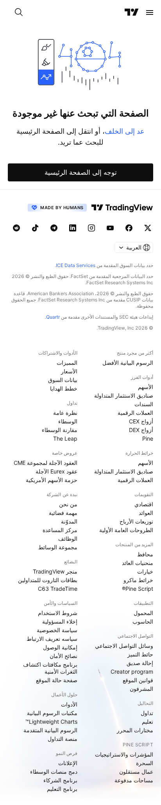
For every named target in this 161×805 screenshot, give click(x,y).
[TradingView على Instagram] (91, 227)
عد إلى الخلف (125, 131)
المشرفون (141, 688)
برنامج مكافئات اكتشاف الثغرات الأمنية (50, 668)
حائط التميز (140, 654)
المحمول (143, 613)
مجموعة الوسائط (57, 547)
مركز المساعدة (60, 530)
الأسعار (69, 371)
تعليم (147, 721)
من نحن (68, 504)
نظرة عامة (65, 412)
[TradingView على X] (147, 227)
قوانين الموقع (138, 680)
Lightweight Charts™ (51, 721)
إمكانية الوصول (60, 647)
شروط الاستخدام (57, 613)
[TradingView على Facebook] (128, 227)
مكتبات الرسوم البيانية (52, 713)
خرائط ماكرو (138, 580)
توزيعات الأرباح (136, 521)
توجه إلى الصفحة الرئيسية (81, 172)
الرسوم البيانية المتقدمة (50, 730)
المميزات (67, 362)
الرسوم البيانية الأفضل (127, 362)
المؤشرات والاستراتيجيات (124, 754)
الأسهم (145, 387)
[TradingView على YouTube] (110, 227)
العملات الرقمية (135, 412)
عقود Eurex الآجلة (56, 471)
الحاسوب (142, 621)
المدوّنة (69, 521)
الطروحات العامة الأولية (126, 530)
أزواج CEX (141, 421)
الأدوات (69, 704)
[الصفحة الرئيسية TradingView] (132, 12)
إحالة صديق (140, 663)
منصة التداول (62, 738)
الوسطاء (67, 421)
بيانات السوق (62, 380)
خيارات (145, 571)
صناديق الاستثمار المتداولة (123, 395)
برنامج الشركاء (60, 780)
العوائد (146, 512)
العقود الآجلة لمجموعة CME (45, 462)
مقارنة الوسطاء (59, 430)
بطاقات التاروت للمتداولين (47, 580)
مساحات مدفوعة (133, 780)
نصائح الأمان (63, 656)
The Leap (65, 438)
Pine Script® (137, 588)
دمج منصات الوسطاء (53, 771)
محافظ (145, 554)
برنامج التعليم (62, 788)
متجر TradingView (55, 571)
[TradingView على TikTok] (35, 227)
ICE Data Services (75, 265)
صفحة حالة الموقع (56, 680)
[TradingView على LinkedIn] (72, 227)
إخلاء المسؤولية (59, 621)
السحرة (144, 763)
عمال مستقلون (136, 771)
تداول (147, 713)
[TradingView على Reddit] (16, 227)
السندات (143, 404)
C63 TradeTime (57, 588)
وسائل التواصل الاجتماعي (124, 645)
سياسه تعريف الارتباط (52, 638)
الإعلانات (67, 763)
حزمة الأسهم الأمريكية (51, 480)
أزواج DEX (141, 430)
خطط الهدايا (63, 388)
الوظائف (67, 538)
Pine (147, 438)
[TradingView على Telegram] (53, 227)
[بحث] (19, 12)
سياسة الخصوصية (57, 630)
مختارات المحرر (135, 730)
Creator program (132, 671)
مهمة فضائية (63, 512)
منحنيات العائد (137, 562)
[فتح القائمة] (149, 12)
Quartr (53, 317)
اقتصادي (143, 504)
